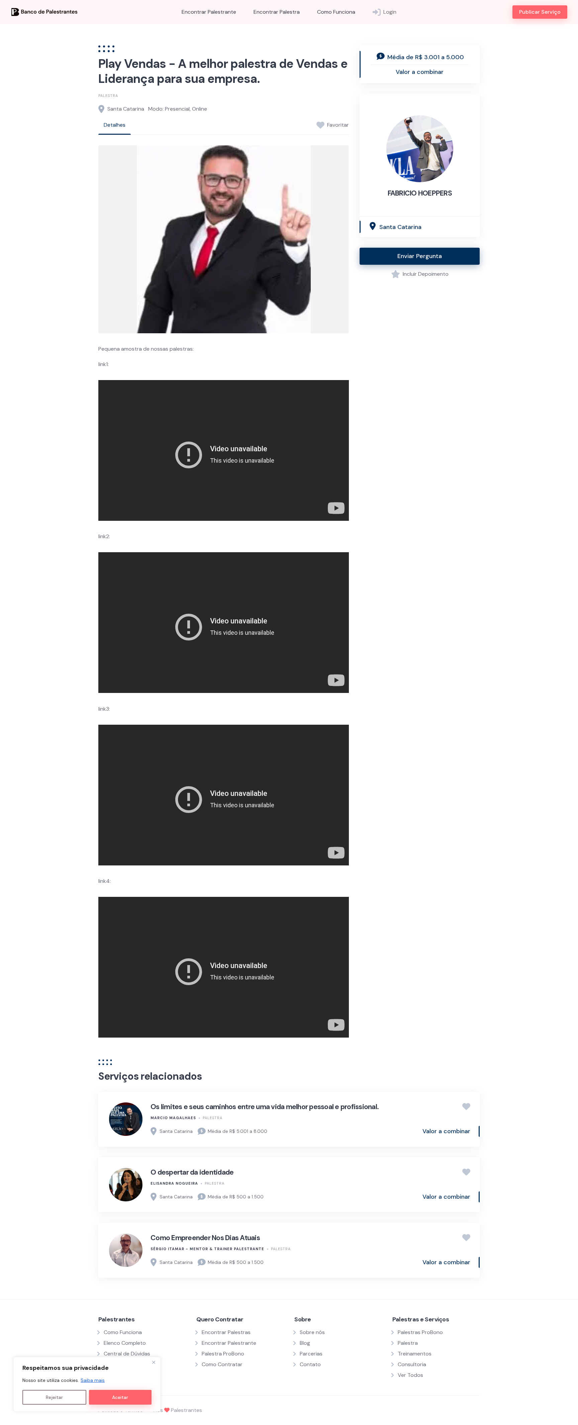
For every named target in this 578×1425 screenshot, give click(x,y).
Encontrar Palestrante (209, 11)
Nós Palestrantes (178, 1410)
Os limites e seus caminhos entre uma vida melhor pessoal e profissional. (265, 1106)
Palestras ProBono (420, 1332)
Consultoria (412, 1364)
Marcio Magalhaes (173, 1117)
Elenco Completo (125, 1342)
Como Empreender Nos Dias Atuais (205, 1237)
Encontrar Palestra (277, 11)
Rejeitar (54, 1397)
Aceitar (120, 1397)
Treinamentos (414, 1353)
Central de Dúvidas (127, 1353)
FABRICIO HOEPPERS (420, 193)
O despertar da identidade (192, 1172)
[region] (87, 1384)
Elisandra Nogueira (174, 1183)
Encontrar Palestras (226, 1332)
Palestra (108, 95)
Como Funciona (336, 11)
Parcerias (311, 1353)
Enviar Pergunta (419, 256)
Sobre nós (312, 1332)
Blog (305, 1342)
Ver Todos (410, 1375)
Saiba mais (93, 1380)
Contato (310, 1364)
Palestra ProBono (223, 1353)
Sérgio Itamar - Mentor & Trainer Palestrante (207, 1248)
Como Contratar (222, 1364)
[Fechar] (154, 1362)
